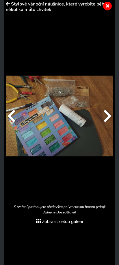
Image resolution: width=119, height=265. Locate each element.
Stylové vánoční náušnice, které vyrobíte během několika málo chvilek (58, 7)
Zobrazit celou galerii (62, 221)
